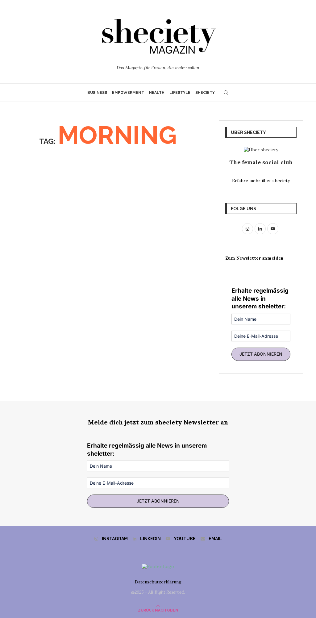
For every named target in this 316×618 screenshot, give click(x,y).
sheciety (205, 92)
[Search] (226, 93)
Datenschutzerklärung (158, 582)
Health (156, 92)
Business (97, 92)
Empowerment (128, 92)
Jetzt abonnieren (260, 354)
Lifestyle (179, 92)
